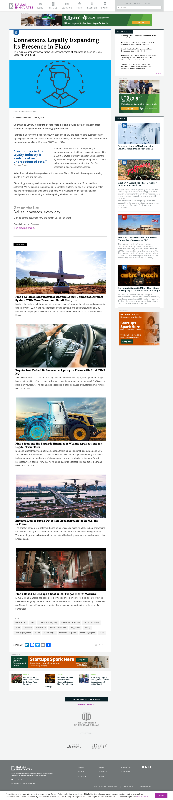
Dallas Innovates (91, 622)
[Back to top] (162, 782)
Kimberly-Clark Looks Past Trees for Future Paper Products (138, 37)
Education (67, 8)
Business (40, 8)
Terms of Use (129, 787)
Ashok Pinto (20, 622)
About (129, 4)
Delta (17, 627)
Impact (79, 8)
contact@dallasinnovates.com (23, 780)
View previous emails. (24, 228)
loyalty (87, 627)
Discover (28, 627)
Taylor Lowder (23, 118)
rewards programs (67, 633)
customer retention (70, 622)
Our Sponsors (126, 768)
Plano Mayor (50, 633)
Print (101, 645)
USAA (101, 633)
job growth (75, 627)
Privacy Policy (145, 787)
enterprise (41, 627)
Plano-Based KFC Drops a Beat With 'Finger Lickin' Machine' (56, 594)
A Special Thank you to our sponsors (86, 699)
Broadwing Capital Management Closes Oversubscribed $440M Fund (136, 50)
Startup (105, 8)
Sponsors (138, 4)
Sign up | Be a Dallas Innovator (105, 787)
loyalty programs (23, 633)
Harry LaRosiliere (58, 627)
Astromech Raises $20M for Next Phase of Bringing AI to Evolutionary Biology (59, 682)
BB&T (32, 622)
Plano (37, 633)
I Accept (161, 795)
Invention (92, 8)
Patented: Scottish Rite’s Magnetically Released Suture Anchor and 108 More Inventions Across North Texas (136, 66)
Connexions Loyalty (48, 622)
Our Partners (126, 772)
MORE (158, 73)
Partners (148, 4)
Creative (53, 8)
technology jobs (87, 633)
